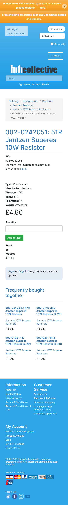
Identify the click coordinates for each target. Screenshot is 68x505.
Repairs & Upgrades (45, 413)
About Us (11, 389)
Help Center (56, 29)
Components (30, 101)
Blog (8, 439)
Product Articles (15, 435)
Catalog (13, 101)
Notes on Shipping (44, 402)
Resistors (47, 101)
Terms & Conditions (17, 402)
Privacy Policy (14, 398)
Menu (55, 56)
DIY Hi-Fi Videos (15, 443)
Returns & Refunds (44, 398)
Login (11, 271)
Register (23, 271)
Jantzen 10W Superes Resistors (31, 109)
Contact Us (40, 394)
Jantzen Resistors (23, 105)
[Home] (34, 70)
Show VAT (59, 44)
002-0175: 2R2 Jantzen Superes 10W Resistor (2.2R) (49, 311)
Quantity (10, 222)
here (42, 7)
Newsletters (13, 448)
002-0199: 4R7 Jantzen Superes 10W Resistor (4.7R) (18, 340)
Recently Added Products (20, 431)
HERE (23, 168)
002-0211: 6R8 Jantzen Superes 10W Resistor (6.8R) (49, 340)
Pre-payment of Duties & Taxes (43, 408)
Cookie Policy (13, 393)
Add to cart (14, 237)
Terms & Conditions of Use (18, 408)
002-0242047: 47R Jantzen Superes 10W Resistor (17, 311)
